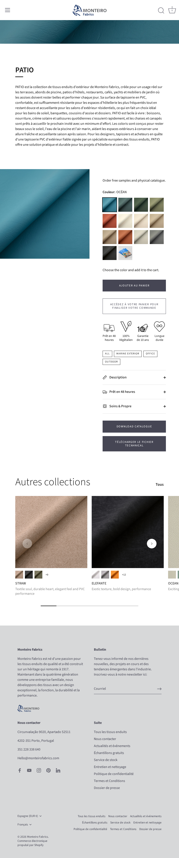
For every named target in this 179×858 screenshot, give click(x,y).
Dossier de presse (107, 787)
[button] (27, 543)
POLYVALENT (157, 205)
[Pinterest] (48, 770)
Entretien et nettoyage (110, 766)
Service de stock (105, 759)
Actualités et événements (112, 746)
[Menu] (7, 10)
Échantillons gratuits (109, 753)
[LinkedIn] (58, 770)
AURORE (125, 237)
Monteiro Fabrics (37, 837)
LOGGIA (157, 221)
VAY (141, 205)
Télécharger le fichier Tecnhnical (134, 443)
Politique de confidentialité (114, 773)
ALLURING (172, 575)
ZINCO (105, 575)
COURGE (110, 221)
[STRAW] (51, 532)
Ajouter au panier (134, 286)
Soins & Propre (120, 406)
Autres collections (52, 482)
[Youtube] (29, 770)
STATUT (141, 221)
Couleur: (115, 192)
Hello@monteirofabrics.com (38, 758)
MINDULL (110, 237)
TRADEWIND (141, 237)
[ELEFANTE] (128, 532)
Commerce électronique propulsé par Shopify (32, 843)
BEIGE (19, 575)
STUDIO (157, 237)
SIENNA (115, 575)
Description (118, 377)
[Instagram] (39, 770)
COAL (29, 575)
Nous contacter (105, 739)
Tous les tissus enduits (110, 732)
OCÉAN (110, 205)
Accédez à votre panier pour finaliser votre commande (134, 306)
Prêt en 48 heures (122, 391)
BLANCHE (125, 221)
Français (22, 824)
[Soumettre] (159, 689)
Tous (160, 484)
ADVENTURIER (125, 205)
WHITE (96, 575)
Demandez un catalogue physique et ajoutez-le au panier (125, 253)
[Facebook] (19, 770)
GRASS (38, 575)
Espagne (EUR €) (27, 816)
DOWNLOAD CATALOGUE (134, 426)
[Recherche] (161, 11)
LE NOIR (110, 253)
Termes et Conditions (109, 780)
